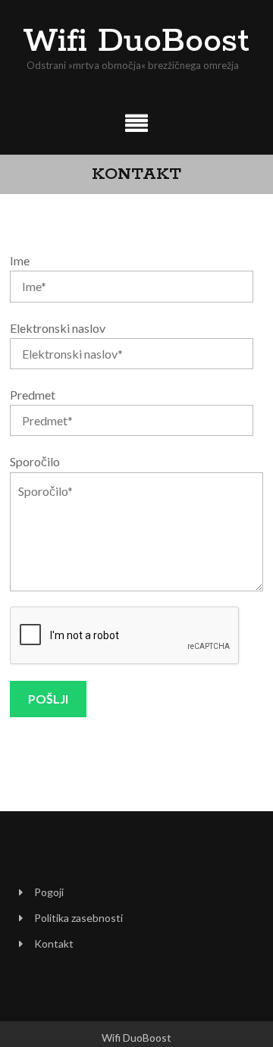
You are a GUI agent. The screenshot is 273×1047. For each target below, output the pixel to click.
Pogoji (49, 892)
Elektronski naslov (57, 328)
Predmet (32, 394)
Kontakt (54, 943)
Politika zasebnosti (78, 917)
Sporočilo (35, 461)
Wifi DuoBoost (136, 41)
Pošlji (48, 698)
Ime (20, 260)
